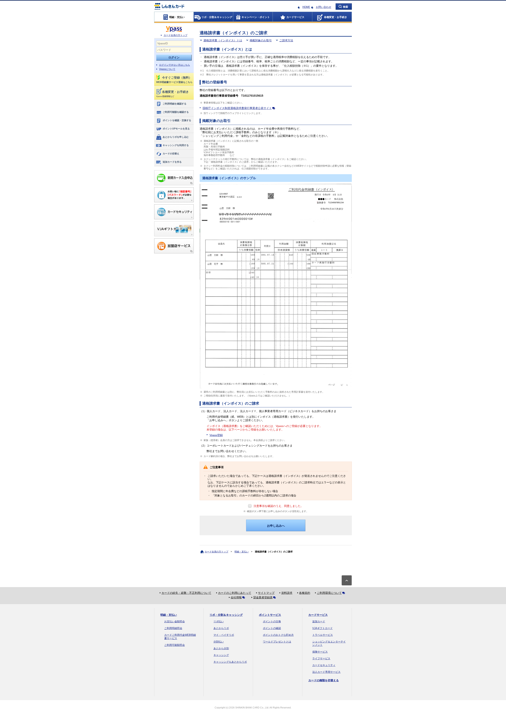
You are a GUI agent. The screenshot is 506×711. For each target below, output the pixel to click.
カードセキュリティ (323, 665)
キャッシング (221, 655)
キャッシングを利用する (176, 145)
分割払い (218, 641)
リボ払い (218, 621)
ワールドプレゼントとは (277, 641)
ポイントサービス (270, 614)
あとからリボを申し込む (176, 137)
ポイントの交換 (272, 621)
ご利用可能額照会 (174, 645)
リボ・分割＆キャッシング (226, 614)
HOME (306, 7)
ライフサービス (321, 658)
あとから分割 (221, 648)
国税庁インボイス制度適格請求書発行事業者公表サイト (237, 108)
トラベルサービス (322, 634)
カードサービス (318, 614)
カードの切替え (171, 153)
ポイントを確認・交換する (177, 120)
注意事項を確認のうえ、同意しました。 (278, 506)
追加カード (318, 621)
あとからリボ (221, 628)
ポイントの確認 (272, 628)
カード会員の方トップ (175, 35)
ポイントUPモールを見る (176, 128)
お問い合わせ (323, 7)
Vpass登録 (216, 435)
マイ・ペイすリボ (223, 634)
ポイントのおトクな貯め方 (278, 634)
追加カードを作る (172, 162)
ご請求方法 (286, 40)
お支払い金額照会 (174, 621)
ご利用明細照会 (173, 628)
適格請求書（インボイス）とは (222, 40)
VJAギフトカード (322, 628)
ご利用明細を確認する (174, 103)
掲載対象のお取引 (261, 40)
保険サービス (320, 651)
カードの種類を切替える (323, 680)
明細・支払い (241, 551)
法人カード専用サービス (326, 671)
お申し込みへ (276, 525)
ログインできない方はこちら (174, 65)
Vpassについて (167, 69)
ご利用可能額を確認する (176, 112)
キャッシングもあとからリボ (230, 661)
